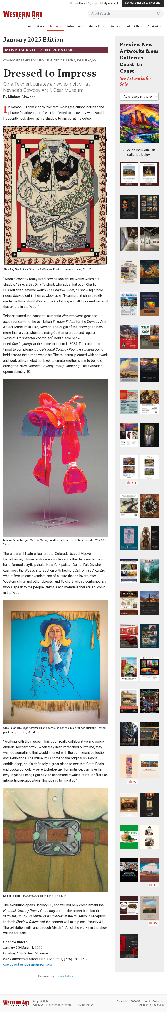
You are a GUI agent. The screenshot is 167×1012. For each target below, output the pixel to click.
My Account (111, 3)
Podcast (115, 26)
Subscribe (73, 26)
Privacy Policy (85, 1004)
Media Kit (95, 26)
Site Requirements (60, 1004)
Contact (153, 26)
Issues (54, 26)
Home (26, 26)
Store (40, 26)
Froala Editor (64, 976)
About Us (133, 26)
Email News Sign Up (85, 3)
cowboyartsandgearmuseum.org (27, 964)
